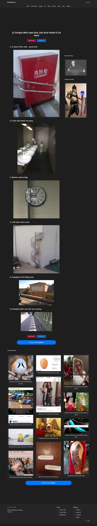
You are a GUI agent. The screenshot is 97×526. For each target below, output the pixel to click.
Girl (45, 6)
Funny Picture (34, 6)
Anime (59, 6)
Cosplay (40, 6)
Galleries (54, 6)
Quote (49, 6)
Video (28, 6)
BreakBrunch (14, 510)
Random (68, 6)
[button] (86, 2)
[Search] (89, 2)
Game (63, 6)
